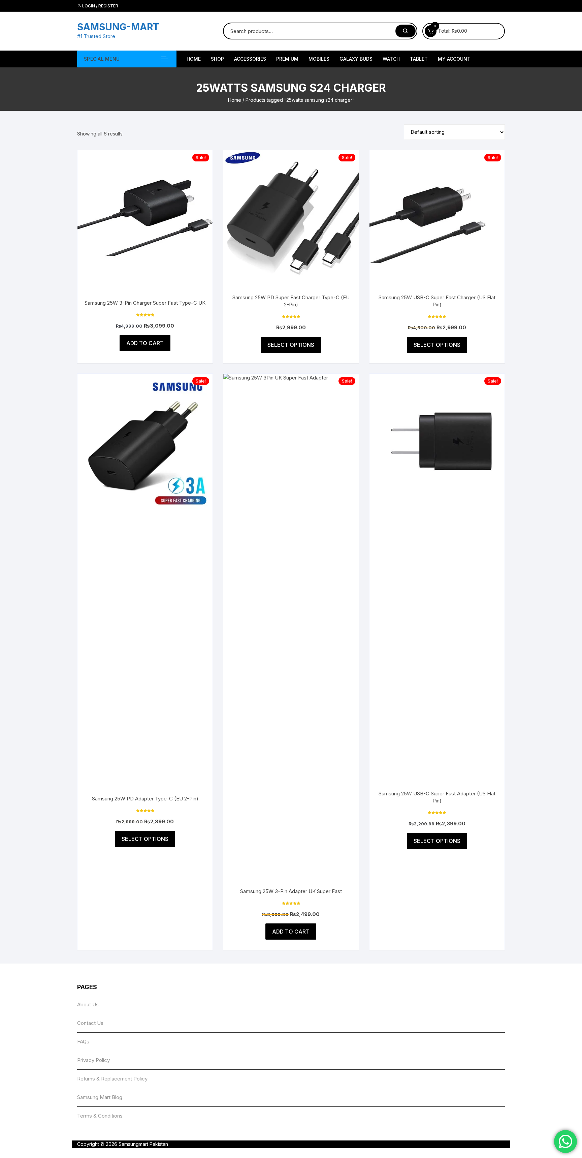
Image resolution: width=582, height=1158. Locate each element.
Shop (217, 59)
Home (234, 100)
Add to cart (145, 343)
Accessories (250, 59)
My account (454, 59)
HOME (194, 59)
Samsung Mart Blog (99, 1097)
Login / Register (99, 5)
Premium (287, 59)
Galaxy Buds (356, 59)
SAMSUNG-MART (118, 27)
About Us (88, 1004)
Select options (290, 344)
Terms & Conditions (100, 1116)
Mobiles (319, 59)
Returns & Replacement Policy (112, 1078)
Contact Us (90, 1023)
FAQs (83, 1041)
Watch (391, 59)
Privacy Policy (93, 1060)
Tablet (419, 59)
